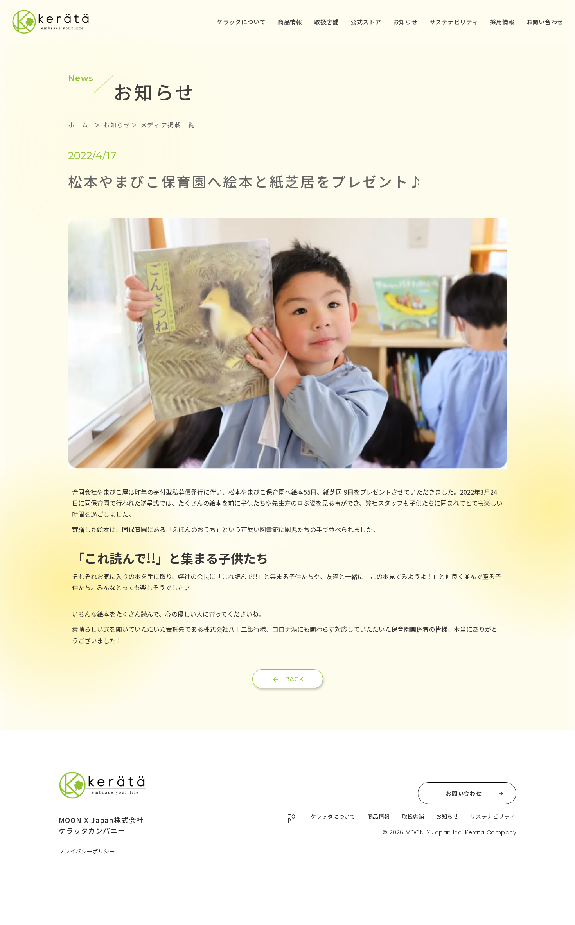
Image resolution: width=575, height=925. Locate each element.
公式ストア (365, 22)
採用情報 (502, 22)
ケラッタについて (241, 22)
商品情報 (290, 22)
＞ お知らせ (111, 124)
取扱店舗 (326, 22)
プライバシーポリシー (87, 851)
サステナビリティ (453, 22)
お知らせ (405, 22)
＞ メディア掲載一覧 (163, 124)
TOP (292, 818)
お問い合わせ (545, 22)
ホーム (79, 124)
